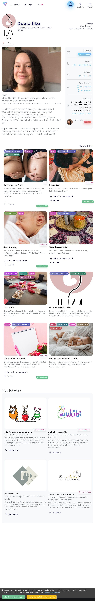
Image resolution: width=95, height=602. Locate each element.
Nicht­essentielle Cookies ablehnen (42, 597)
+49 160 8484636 (82, 65)
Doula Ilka (85, 76)
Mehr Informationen (52, 593)
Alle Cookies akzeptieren (13, 597)
